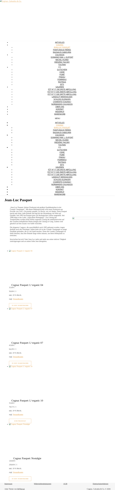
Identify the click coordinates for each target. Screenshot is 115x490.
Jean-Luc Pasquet (62, 47)
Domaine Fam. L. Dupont (62, 57)
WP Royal (20, 489)
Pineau (62, 77)
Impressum (8, 484)
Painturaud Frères (62, 50)
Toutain (62, 64)
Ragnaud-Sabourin (62, 52)
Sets (62, 84)
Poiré (62, 74)
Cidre (62, 72)
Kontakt (60, 109)
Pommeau (62, 79)
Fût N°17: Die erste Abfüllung (62, 89)
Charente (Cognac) (62, 101)
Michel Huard (62, 59)
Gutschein (62, 69)
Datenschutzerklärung (100, 484)
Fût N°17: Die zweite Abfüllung (62, 92)
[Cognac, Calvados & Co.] (11, 1)
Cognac (59, 45)
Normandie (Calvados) (62, 104)
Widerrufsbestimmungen (42, 484)
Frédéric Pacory (62, 62)
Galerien (60, 87)
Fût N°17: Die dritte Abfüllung (62, 94)
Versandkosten (18, 299)
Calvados (59, 55)
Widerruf (59, 111)
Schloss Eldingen (62, 99)
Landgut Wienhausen (62, 97)
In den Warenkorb (20, 305)
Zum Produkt (20, 421)
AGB (65, 484)
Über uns (59, 106)
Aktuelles (59, 42)
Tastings (62, 82)
